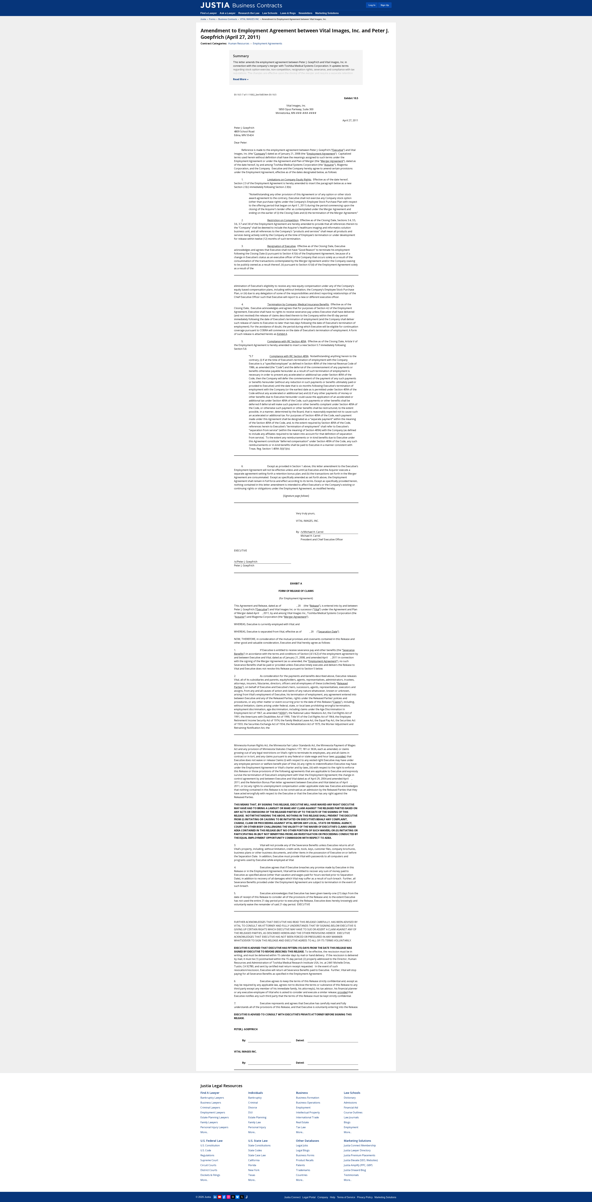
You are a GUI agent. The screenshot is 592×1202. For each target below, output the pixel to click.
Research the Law (248, 13)
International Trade (307, 1117)
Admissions (350, 1102)
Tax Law (301, 1127)
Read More (239, 79)
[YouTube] (219, 1197)
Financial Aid (351, 1107)
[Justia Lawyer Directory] (246, 1197)
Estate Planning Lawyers (214, 1117)
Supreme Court (209, 1160)
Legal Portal (309, 1197)
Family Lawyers (209, 1122)
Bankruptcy (255, 1097)
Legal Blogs (303, 1150)
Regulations (207, 1155)
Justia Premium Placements (359, 1155)
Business (302, 1093)
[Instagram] (228, 1197)
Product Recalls (305, 1160)
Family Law (254, 1122)
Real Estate (302, 1122)
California (253, 1160)
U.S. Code (205, 1150)
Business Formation (307, 1097)
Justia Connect (292, 1197)
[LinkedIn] (215, 1197)
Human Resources (238, 43)
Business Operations (308, 1102)
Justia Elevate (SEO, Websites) (361, 1160)
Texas (251, 1175)
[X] (242, 1197)
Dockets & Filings (210, 1175)
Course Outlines (353, 1112)
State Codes (255, 1150)
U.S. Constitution (210, 1145)
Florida (252, 1165)
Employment (303, 1107)
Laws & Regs (288, 13)
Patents (300, 1165)
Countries (301, 1175)
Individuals (255, 1093)
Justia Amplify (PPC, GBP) (358, 1165)
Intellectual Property (308, 1112)
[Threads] (233, 1197)
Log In (372, 5)
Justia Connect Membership (360, 1145)
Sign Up (385, 5)
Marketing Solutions (327, 13)
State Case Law (257, 1155)
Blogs (347, 1122)
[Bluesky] (237, 1197)
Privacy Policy (365, 1197)
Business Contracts (227, 19)
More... (204, 1132)
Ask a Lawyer (228, 13)
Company (322, 1197)
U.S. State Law (258, 1141)
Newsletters (305, 13)
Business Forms (305, 1155)
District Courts (208, 1170)
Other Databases (307, 1141)
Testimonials (351, 1175)
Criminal (253, 1102)
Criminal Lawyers (210, 1107)
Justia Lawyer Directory (357, 1150)
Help (332, 1197)
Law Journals (351, 1117)
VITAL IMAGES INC (249, 19)
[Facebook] (224, 1197)
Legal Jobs (302, 1145)
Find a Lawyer (208, 13)
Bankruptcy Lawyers (212, 1097)
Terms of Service (346, 1197)
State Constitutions (259, 1145)
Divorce (252, 1107)
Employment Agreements (267, 43)
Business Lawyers (210, 1102)
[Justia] (215, 5)
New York (253, 1170)
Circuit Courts (208, 1165)
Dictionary (350, 1097)
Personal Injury (257, 1127)
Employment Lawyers (212, 1112)
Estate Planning (257, 1117)
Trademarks (303, 1170)
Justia (203, 19)
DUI (250, 1112)
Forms (212, 19)
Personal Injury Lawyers (214, 1127)
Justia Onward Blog (355, 1170)
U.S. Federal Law (211, 1141)
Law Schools (269, 13)
